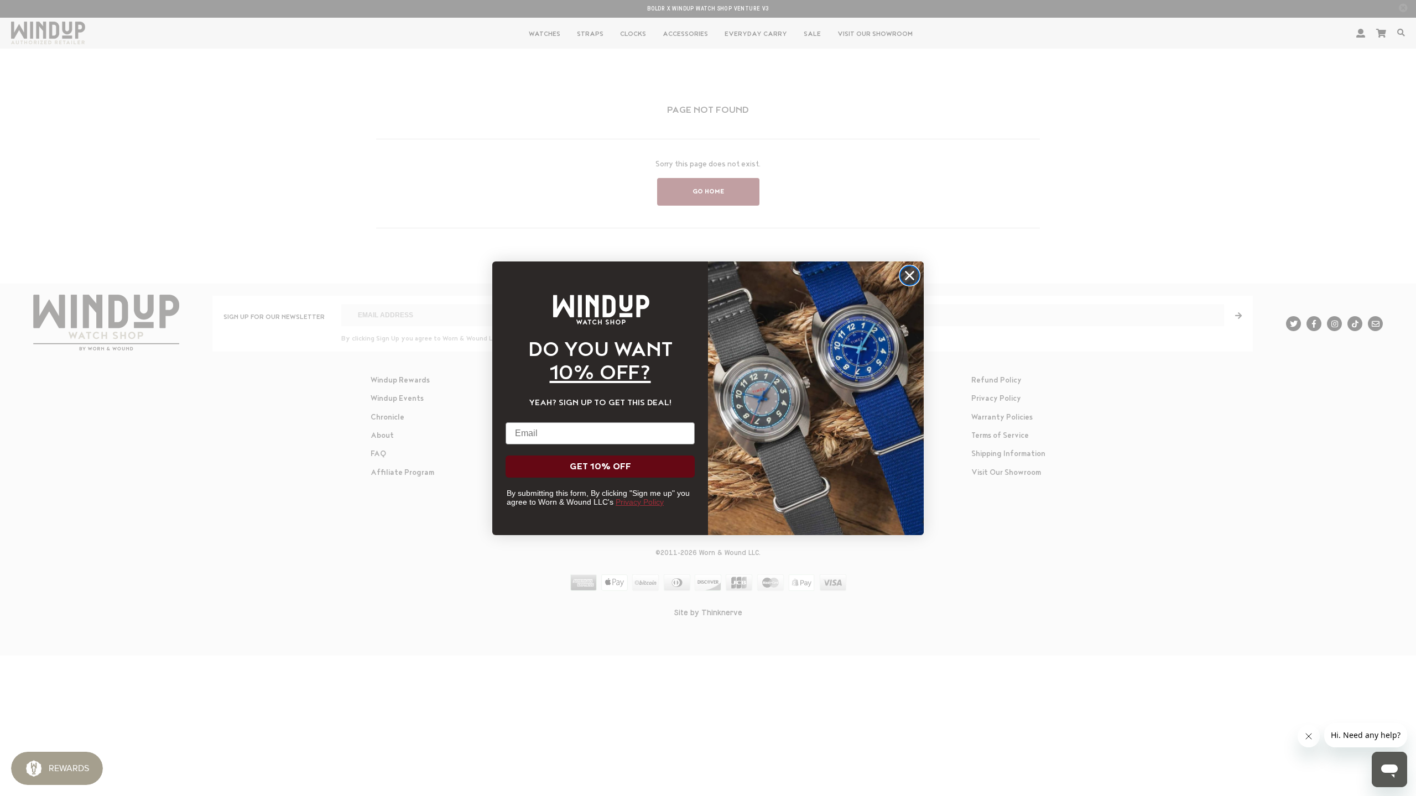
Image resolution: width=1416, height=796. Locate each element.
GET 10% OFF (600, 466)
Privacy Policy (640, 502)
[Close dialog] (909, 275)
